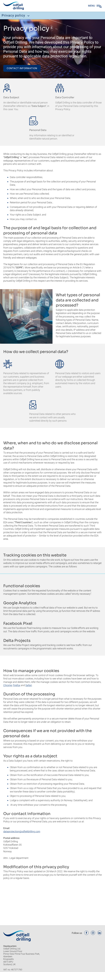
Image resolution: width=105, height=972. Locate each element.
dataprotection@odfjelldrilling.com (21, 831)
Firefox (16, 685)
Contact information (22, 68)
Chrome (7, 685)
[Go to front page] (13, 6)
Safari (28, 685)
